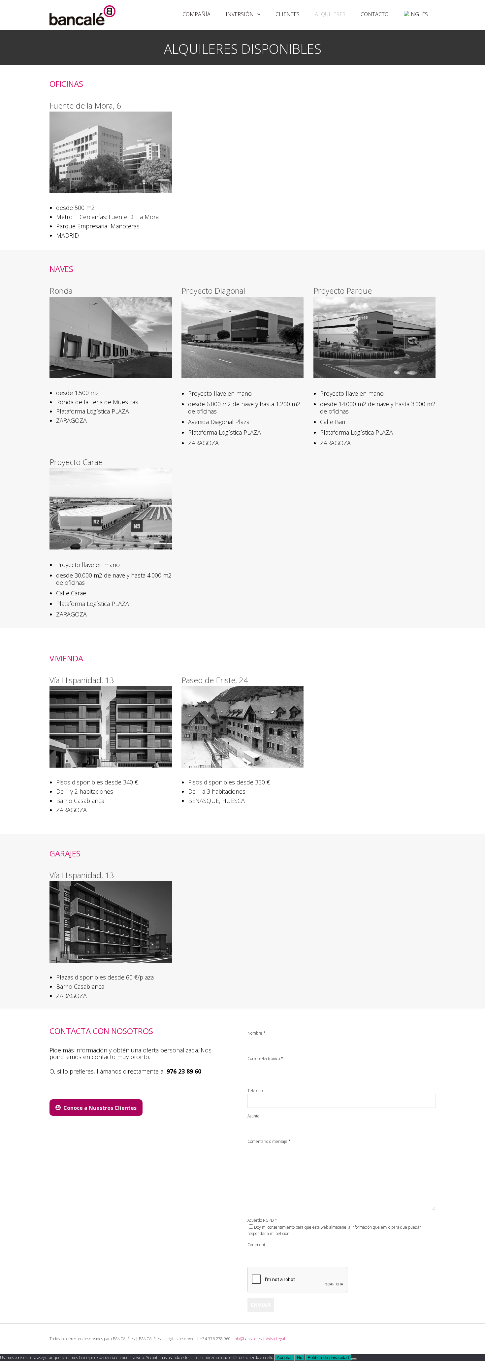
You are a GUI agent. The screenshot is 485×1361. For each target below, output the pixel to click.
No (299, 1357)
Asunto (253, 1116)
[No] (354, 1359)
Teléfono (255, 1090)
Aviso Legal (275, 1339)
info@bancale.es (248, 1339)
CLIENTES (287, 14)
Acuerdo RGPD (262, 1220)
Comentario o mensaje (269, 1141)
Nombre (256, 1033)
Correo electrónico (265, 1058)
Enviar (261, 1305)
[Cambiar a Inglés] (416, 14)
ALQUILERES (330, 14)
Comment (256, 1244)
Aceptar (284, 1357)
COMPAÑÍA (196, 14)
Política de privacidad (328, 1357)
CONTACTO (375, 14)
